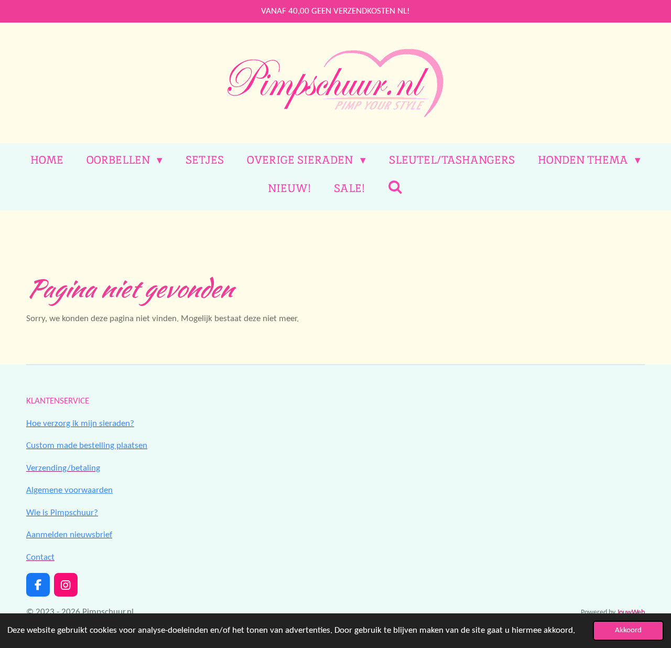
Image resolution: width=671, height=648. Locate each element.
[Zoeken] (395, 187)
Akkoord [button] (628, 630)
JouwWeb (631, 613)
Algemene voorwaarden (69, 490)
